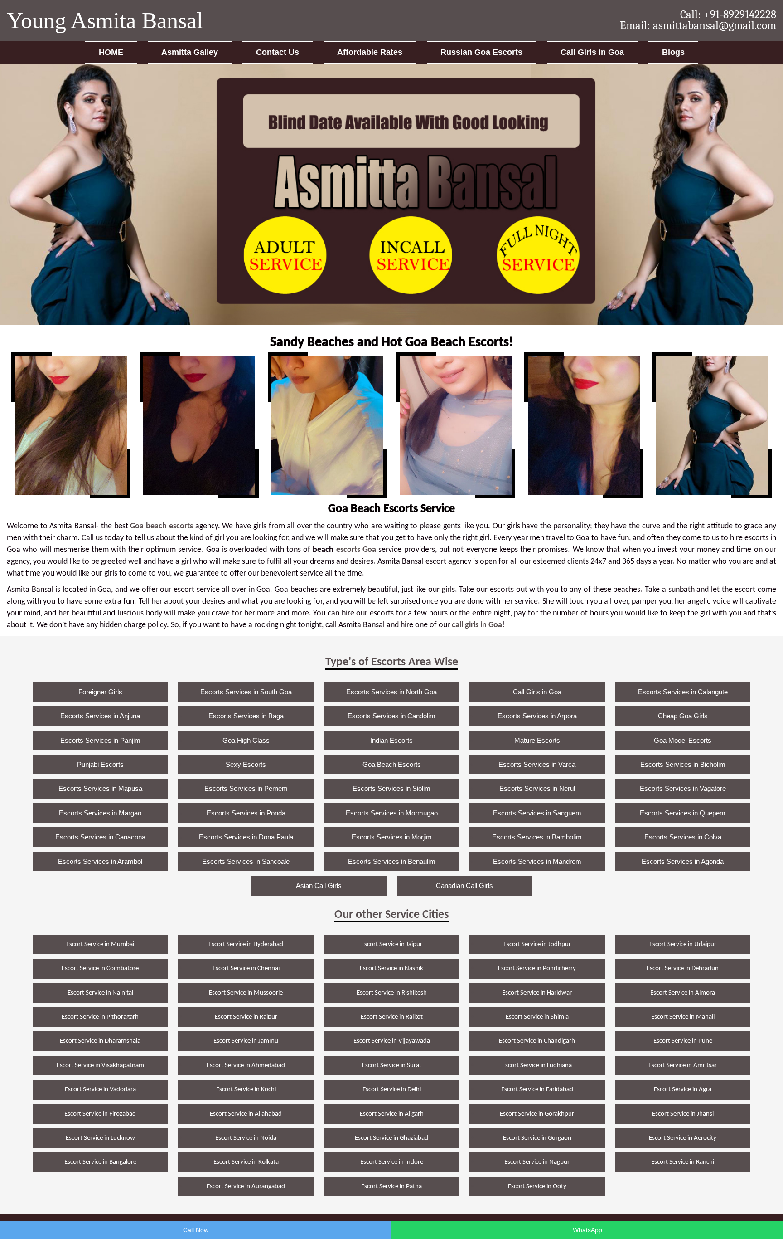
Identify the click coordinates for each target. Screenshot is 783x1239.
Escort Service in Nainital (100, 993)
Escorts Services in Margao (100, 813)
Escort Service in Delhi (391, 1089)
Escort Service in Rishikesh (392, 993)
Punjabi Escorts (100, 764)
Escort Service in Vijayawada (391, 1041)
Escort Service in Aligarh (392, 1114)
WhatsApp (587, 1230)
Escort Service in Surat (391, 1065)
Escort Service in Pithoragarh (100, 1017)
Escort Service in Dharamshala (100, 1041)
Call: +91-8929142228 (728, 14)
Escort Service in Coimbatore (100, 968)
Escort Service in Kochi (246, 1089)
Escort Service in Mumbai (100, 944)
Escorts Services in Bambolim (537, 837)
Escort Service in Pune (682, 1041)
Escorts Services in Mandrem (537, 861)
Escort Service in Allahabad (246, 1114)
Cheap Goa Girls (683, 716)
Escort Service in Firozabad (100, 1114)
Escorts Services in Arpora (537, 716)
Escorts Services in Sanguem (537, 813)
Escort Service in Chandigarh (537, 1041)
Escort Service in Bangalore (100, 1162)
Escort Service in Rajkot (392, 1017)
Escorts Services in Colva (682, 837)
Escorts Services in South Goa (246, 692)
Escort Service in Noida (245, 1138)
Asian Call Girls (319, 885)
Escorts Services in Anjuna (100, 716)
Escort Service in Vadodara (100, 1089)
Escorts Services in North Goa (391, 692)
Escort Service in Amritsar (682, 1065)
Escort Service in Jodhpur (537, 944)
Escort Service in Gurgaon (537, 1138)
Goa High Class (246, 740)
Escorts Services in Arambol (100, 861)
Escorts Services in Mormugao (392, 813)
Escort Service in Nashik (391, 968)
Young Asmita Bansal (105, 20)
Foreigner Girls (100, 692)
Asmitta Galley (189, 52)
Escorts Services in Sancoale (246, 861)
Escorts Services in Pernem (246, 788)
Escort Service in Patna (391, 1186)
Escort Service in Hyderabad (245, 944)
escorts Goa (356, 550)
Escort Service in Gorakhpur (537, 1114)
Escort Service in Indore (391, 1162)
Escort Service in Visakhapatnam (100, 1065)
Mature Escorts (537, 740)
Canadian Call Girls (464, 885)
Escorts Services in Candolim (391, 716)
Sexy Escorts (246, 764)
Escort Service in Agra (682, 1089)
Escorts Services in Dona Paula (246, 837)
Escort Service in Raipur (246, 1017)
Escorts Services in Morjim (392, 837)
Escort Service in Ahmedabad (246, 1065)
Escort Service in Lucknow (100, 1138)
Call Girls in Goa (592, 52)
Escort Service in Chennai (246, 968)
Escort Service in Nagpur (537, 1162)
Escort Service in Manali (683, 1017)
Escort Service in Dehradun (683, 968)
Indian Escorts (391, 740)
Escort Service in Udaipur (682, 944)
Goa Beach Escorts (391, 764)
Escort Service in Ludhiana (537, 1065)
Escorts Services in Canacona (100, 837)
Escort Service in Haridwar (537, 993)
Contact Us (277, 52)
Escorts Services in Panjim (100, 740)
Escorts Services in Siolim (391, 788)
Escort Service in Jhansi (683, 1114)
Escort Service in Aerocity (682, 1138)
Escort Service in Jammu (245, 1041)
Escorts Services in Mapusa (100, 788)
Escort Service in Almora (682, 993)
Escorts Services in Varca (536, 764)
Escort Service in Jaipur (391, 944)
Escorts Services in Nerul (537, 788)
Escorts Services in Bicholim (682, 764)
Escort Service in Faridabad (537, 1089)
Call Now (195, 1230)
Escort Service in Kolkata (246, 1162)
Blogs (673, 52)
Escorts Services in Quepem (682, 813)
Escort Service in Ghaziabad (391, 1138)
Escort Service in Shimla (537, 1017)
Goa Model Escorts (682, 740)
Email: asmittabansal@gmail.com (698, 25)
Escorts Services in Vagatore (683, 788)
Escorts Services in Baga (246, 716)
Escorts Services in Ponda (246, 813)
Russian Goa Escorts (481, 52)
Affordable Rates (369, 52)
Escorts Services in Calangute (683, 692)
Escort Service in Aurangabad (246, 1186)
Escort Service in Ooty (537, 1186)
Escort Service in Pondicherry (537, 968)
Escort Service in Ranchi (682, 1162)
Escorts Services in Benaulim (391, 861)
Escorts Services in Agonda (683, 861)
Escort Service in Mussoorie (246, 993)
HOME (111, 52)
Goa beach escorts (161, 526)
